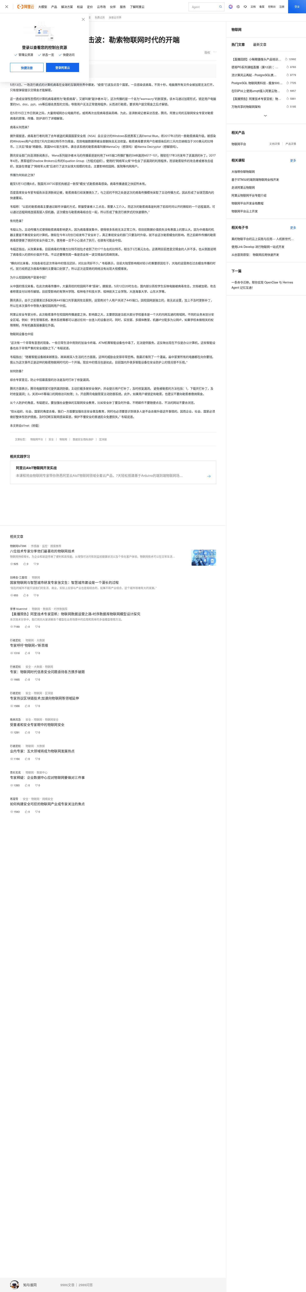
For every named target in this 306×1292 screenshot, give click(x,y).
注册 (281, 6)
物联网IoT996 (18, 546)
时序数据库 (60, 609)
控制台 (272, 6)
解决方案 (67, 7)
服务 (123, 7)
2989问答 (86, 1285)
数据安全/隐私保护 (83, 439)
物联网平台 (36, 439)
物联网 (63, 439)
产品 (54, 7)
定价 (90, 7)
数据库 (47, 609)
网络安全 (47, 799)
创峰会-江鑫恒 (18, 577)
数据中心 (42, 772)
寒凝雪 (14, 799)
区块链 (103, 439)
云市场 (101, 7)
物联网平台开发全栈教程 (247, 203)
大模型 (42, 7)
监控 (44, 546)
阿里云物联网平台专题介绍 (248, 195)
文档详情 (274, 143)
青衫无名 (15, 772)
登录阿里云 (62, 67)
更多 (293, 160)
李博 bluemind (18, 609)
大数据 (41, 640)
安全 (51, 439)
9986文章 (67, 1285)
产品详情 (291, 143)
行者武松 (15, 640)
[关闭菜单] (6, 6)
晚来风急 (15, 719)
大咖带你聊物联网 (243, 171)
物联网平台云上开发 (244, 211)
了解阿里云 (137, 7)
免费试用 (100, 17)
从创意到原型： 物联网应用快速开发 (255, 254)
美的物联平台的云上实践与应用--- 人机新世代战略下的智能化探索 (263, 239)
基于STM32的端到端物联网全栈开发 (255, 179)
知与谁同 (30, 1285)
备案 (261, 6)
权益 (80, 7)
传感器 (35, 546)
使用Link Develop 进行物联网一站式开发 (257, 247)
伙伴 (113, 7)
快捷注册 (27, 68)
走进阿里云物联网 (243, 187)
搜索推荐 (55, 546)
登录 (297, 6)
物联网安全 (51, 719)
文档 (253, 6)
